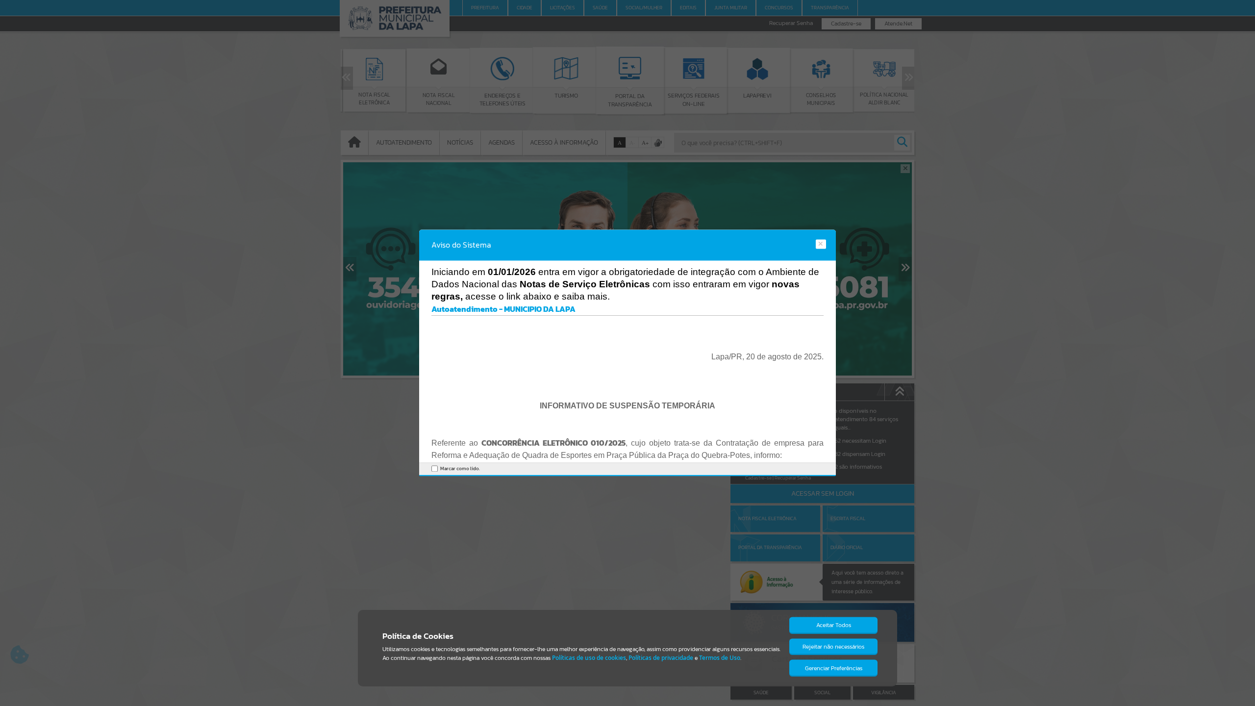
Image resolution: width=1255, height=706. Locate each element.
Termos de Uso (719, 658)
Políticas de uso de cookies (589, 658)
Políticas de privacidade (660, 658)
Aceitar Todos (833, 625)
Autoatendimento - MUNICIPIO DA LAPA (503, 309)
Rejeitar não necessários (833, 646)
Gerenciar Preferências (833, 668)
